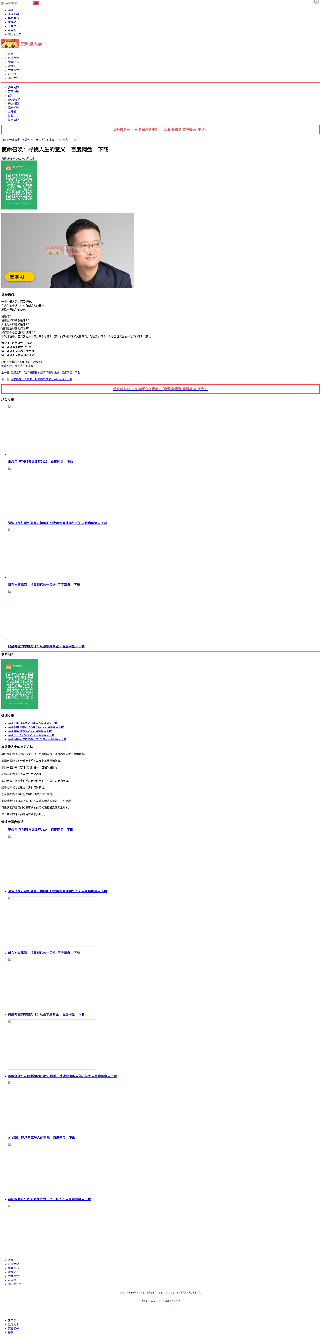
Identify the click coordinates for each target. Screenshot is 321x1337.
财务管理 (13, 119)
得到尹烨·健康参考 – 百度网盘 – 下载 (30, 731)
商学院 (12, 30)
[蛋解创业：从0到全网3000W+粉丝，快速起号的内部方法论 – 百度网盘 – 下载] (51, 1130)
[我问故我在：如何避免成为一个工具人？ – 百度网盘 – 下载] (51, 1253)
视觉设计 (13, 107)
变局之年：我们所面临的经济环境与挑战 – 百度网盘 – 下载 (45, 372)
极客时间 (13, 103)
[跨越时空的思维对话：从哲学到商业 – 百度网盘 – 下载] (51, 638)
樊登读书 (13, 18)
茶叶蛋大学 (175, 1301)
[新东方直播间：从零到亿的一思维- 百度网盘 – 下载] (51, 577)
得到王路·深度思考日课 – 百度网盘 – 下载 (32, 723)
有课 (4, 158)
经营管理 (13, 87)
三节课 (12, 111)
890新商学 (14, 99)
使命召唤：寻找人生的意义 (17, 365)
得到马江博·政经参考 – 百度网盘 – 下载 (31, 735)
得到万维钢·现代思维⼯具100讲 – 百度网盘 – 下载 (37, 739)
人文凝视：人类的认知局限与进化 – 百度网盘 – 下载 (41, 379)
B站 (10, 95)
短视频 (12, 22)
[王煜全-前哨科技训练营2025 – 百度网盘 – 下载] (51, 454)
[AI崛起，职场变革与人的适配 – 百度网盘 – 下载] (51, 1192)
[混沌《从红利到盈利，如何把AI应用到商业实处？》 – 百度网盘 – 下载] (51, 515)
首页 (4, 139)
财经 (10, 115)
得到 (10, 10)
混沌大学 (13, 14)
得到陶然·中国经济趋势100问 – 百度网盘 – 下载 (36, 727)
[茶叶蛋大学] (22, 47)
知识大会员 (14, 34)
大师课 (14, 26)
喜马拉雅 (13, 91)
